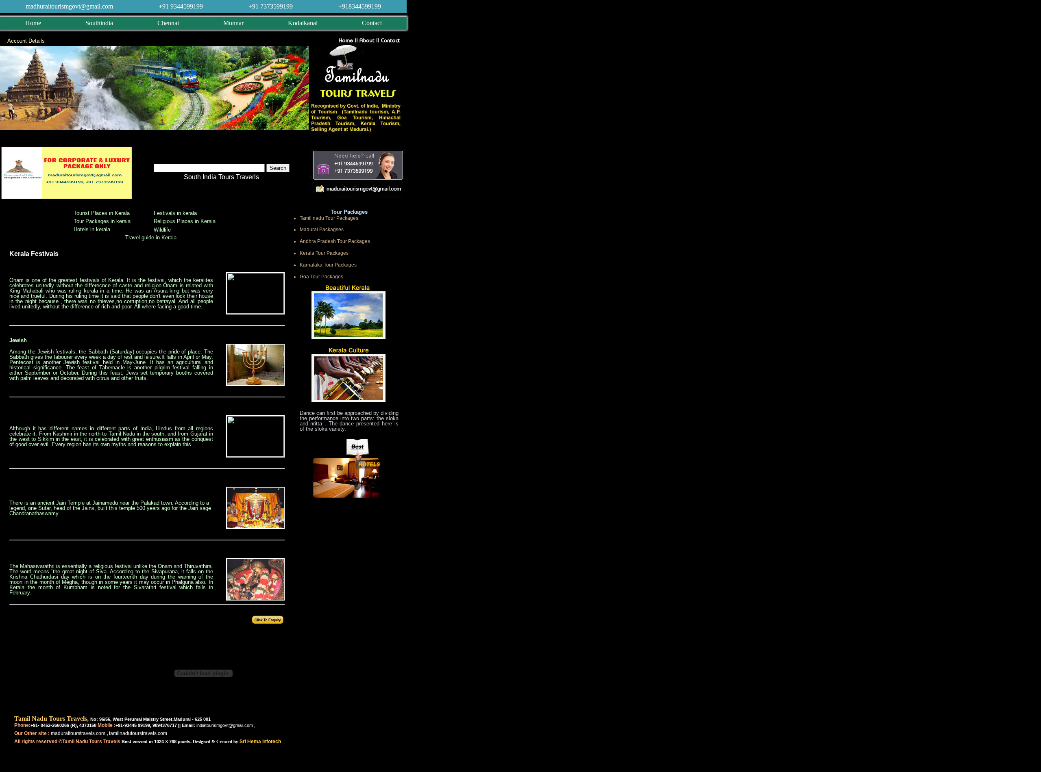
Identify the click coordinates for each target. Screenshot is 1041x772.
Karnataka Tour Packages (328, 265)
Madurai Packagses (322, 229)
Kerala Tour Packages (324, 253)
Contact (372, 23)
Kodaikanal (303, 23)
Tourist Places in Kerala (102, 213)
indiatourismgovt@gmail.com (224, 725)
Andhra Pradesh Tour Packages (335, 241)
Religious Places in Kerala (185, 221)
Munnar (233, 23)
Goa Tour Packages (321, 277)
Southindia (99, 23)
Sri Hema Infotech (260, 741)
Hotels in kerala (92, 229)
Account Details (26, 41)
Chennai (168, 23)
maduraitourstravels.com (78, 733)
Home (33, 23)
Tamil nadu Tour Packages (329, 218)
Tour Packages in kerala (102, 221)
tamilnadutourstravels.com (137, 733)
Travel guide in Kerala (150, 237)
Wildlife (162, 230)
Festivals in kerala (175, 213)
